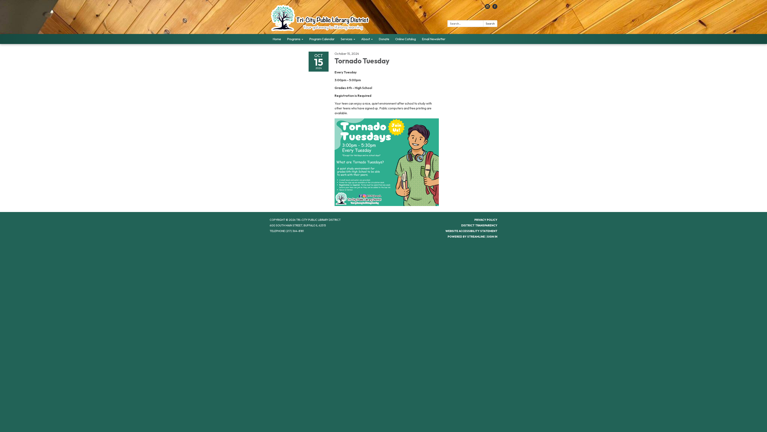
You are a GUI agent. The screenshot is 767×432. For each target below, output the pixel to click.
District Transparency (479, 225)
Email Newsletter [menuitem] (433, 39)
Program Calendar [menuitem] (322, 39)
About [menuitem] (365, 39)
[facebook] (494, 8)
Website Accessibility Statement (471, 231)
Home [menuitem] (277, 39)
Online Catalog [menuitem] (405, 39)
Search (490, 23)
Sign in (492, 236)
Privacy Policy (485, 220)
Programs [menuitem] (293, 39)
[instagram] (487, 8)
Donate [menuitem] (384, 39)
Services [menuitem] (346, 39)
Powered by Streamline (466, 236)
